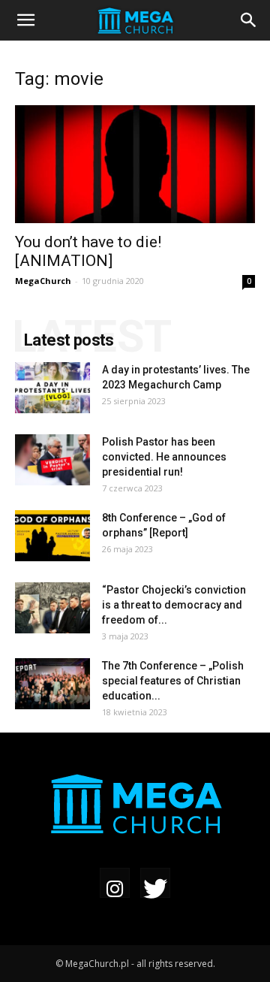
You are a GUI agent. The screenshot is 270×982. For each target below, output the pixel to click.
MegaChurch (43, 280)
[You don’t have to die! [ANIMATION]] (135, 164)
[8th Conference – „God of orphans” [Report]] (52, 536)
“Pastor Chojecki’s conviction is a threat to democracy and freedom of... (174, 605)
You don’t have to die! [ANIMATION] (88, 251)
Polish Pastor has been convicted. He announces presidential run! (164, 457)
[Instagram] (115, 885)
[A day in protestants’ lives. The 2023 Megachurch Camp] (52, 388)
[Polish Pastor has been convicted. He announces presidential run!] (52, 460)
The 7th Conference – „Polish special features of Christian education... (173, 681)
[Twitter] (155, 885)
